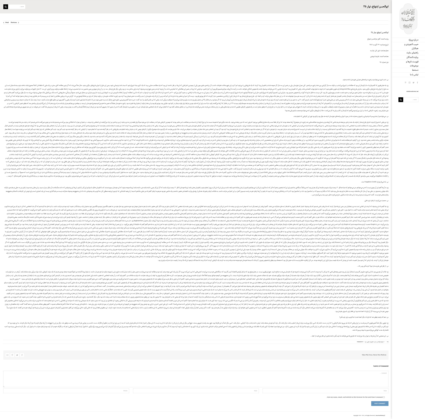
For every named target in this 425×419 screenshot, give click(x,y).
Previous (14, 22)
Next (7, 22)
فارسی (368, 342)
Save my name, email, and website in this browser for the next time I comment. (354, 397)
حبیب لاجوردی (373, 342)
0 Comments (360, 342)
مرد (365, 342)
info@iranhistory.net (412, 91)
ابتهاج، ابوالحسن (380, 342)
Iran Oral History (380, 415)
